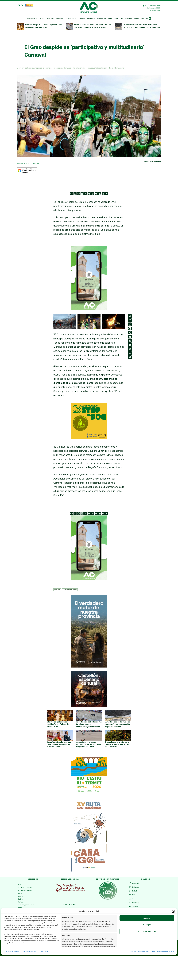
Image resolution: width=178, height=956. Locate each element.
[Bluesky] (96, 193)
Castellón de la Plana (70, 590)
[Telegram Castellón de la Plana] (89, 312)
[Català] (27, 5)
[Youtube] (130, 907)
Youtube (135, 906)
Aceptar (146, 918)
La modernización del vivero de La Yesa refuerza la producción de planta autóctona (117, 724)
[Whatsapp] (75, 193)
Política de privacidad (30, 951)
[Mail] (130, 895)
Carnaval (57, 590)
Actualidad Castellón (152, 162)
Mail (133, 895)
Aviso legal (44, 951)
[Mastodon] (92, 193)
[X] (85, 193)
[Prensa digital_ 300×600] (89, 835)
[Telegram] (89, 193)
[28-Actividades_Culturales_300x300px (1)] (89, 706)
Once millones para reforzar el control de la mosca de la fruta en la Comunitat (117, 744)
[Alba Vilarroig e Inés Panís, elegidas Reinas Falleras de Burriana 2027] (20, 26)
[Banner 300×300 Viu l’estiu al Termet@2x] (89, 775)
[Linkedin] (99, 193)
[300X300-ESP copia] (89, 438)
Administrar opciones (147, 931)
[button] (173, 911)
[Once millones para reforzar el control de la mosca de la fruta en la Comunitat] (118, 735)
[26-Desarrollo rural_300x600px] (89, 667)
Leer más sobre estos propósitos (163, 951)
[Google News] (71, 193)
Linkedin (135, 891)
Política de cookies (12, 951)
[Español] (31, 5)
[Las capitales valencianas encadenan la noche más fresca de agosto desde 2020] (89, 735)
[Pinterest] (106, 193)
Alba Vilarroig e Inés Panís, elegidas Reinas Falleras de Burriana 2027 (58, 724)
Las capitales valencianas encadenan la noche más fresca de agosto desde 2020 (88, 744)
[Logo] (89, 7)
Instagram (135, 887)
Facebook (135, 883)
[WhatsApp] (130, 903)
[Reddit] (103, 193)
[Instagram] (78, 193)
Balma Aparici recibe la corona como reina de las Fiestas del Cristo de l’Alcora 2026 (59, 744)
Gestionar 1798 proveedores (139, 951)
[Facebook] (82, 193)
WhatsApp (135, 902)
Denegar (147, 925)
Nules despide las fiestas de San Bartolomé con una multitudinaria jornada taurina (89, 724)
